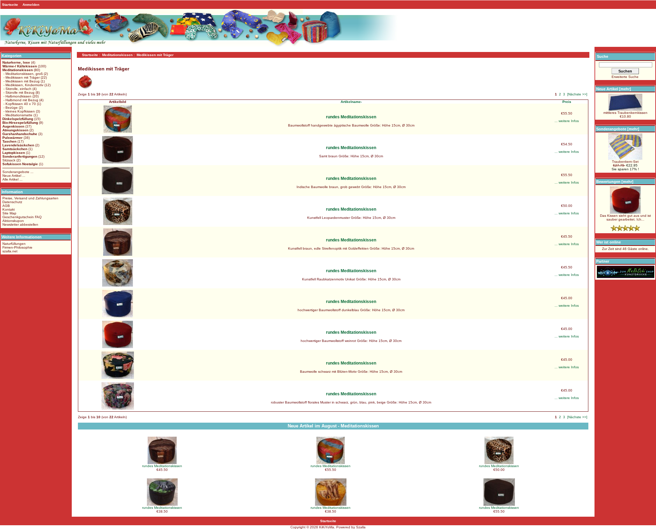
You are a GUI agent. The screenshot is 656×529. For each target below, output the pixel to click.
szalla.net (9, 251)
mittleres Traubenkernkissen (625, 113)
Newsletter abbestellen (20, 224)
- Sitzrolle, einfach (16, 89)
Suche (602, 56)
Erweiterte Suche (625, 77)
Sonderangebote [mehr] (617, 129)
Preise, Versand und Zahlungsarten (30, 198)
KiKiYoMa (326, 527)
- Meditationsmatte (17, 115)
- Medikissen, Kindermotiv (22, 85)
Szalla (361, 527)
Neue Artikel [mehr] (613, 89)
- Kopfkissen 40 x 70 (19, 104)
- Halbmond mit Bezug (20, 100)
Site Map (9, 213)
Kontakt (8, 209)
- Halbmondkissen (16, 96)
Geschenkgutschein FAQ (22, 217)
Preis (566, 102)
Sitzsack (8, 160)
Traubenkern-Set (625, 161)
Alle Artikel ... (12, 179)
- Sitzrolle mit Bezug (18, 92)
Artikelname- (351, 102)
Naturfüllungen (14, 244)
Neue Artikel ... (13, 175)
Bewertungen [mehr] (614, 182)
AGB (6, 206)
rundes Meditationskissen (351, 117)
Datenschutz (12, 202)
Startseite (10, 4)
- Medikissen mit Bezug (21, 81)
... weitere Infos (567, 121)
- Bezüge (10, 107)
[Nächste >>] (577, 94)
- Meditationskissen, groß (22, 74)
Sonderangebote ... (17, 172)
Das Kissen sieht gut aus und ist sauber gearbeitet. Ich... (625, 217)
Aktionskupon (13, 221)
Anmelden (31, 4)
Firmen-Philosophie (17, 247)
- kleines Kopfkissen (18, 111)
